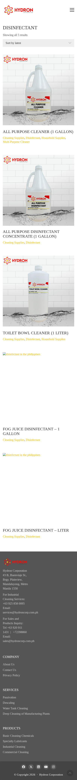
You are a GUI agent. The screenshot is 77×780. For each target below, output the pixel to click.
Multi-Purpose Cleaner (16, 141)
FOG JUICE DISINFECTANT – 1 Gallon (31, 431)
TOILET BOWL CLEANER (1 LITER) (35, 333)
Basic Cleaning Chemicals (18, 735)
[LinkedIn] (38, 767)
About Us (8, 664)
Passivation (9, 697)
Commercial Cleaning (16, 752)
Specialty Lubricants (15, 741)
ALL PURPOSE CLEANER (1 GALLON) (38, 131)
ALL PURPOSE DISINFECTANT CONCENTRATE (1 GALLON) (31, 233)
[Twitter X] (31, 767)
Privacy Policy (11, 675)
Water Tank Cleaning (15, 708)
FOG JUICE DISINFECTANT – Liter (36, 530)
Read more (9, 137)
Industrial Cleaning (14, 746)
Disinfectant (33, 137)
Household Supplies (53, 137)
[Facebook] (23, 767)
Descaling (9, 702)
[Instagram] (53, 767)
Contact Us (9, 669)
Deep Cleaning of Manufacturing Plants (26, 713)
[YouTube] (46, 767)
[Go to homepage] (19, 10)
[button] (72, 9)
